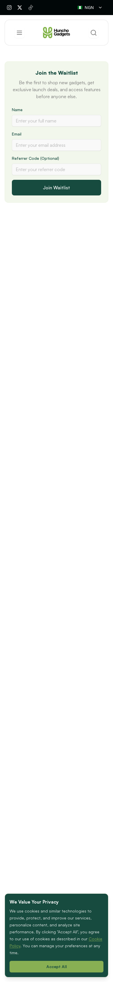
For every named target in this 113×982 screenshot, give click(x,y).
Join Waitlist (56, 187)
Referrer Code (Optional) (35, 158)
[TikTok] (31, 7)
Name (17, 109)
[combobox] (90, 7)
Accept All (56, 966)
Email (16, 133)
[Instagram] (9, 7)
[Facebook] (19, 7)
